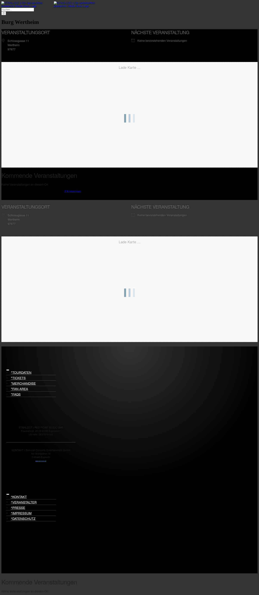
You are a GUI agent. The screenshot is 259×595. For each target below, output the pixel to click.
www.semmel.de (40, 461)
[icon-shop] (11, 486)
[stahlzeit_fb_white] (11, 410)
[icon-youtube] (11, 476)
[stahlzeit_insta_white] (11, 421)
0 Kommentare (72, 191)
